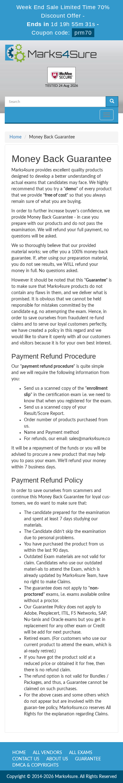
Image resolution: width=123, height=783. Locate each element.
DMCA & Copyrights (35, 765)
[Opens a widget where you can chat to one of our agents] (80, 747)
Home (15, 137)
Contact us (25, 759)
